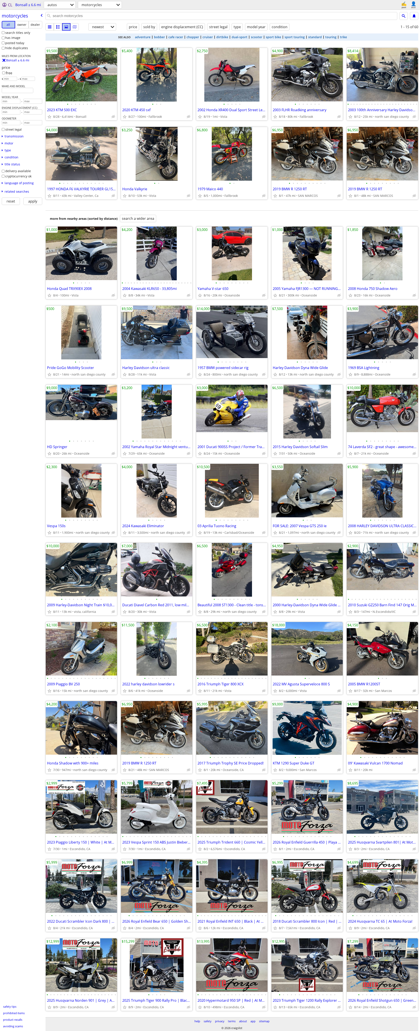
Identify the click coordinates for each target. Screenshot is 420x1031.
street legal (13, 129)
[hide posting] (113, 116)
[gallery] (66, 27)
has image (12, 38)
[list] (50, 27)
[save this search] (414, 16)
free (9, 73)
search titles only (17, 33)
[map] (74, 27)
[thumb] (58, 27)
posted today (14, 43)
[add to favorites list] (49, 116)
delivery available (18, 171)
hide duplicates (16, 48)
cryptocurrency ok (18, 176)
